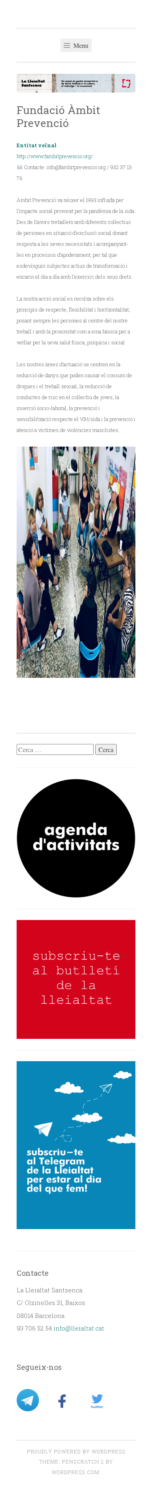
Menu (80, 45)
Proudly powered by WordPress (76, 1451)
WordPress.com (75, 1472)
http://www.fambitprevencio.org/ (55, 156)
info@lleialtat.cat (79, 1328)
